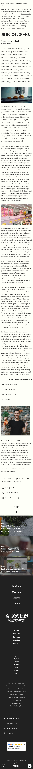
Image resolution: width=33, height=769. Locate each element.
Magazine (8, 3)
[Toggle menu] (29, 766)
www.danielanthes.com (8, 471)
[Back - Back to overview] (3, 766)
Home (2, 3)
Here (11, 23)
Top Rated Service (14, 747)
